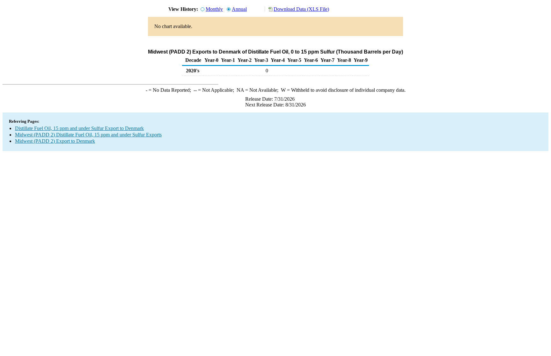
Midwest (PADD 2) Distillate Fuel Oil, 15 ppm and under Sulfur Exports (88, 134)
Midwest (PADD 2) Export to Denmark (55, 141)
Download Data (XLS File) (301, 9)
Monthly (214, 9)
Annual (239, 9)
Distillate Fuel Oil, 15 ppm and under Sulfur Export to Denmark (79, 128)
